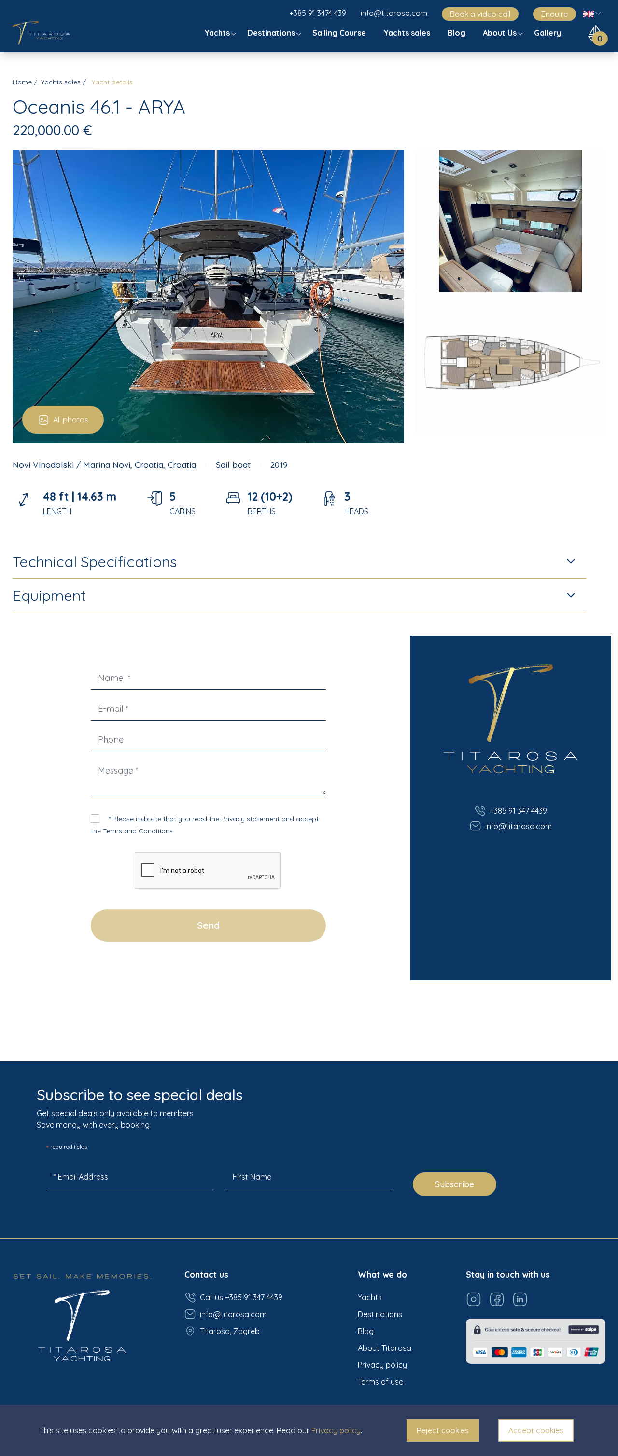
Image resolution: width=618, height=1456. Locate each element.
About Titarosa (384, 1348)
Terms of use (380, 1382)
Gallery (548, 33)
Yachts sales (407, 33)
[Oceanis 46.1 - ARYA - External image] (208, 295)
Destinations (272, 33)
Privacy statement (250, 819)
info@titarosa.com (394, 13)
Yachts (218, 33)
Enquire (554, 14)
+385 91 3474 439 (317, 13)
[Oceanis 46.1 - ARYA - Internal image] (511, 220)
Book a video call (480, 14)
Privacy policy (382, 1365)
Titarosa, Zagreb (230, 1331)
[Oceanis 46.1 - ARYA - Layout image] (511, 362)
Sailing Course (340, 33)
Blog (457, 33)
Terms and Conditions (138, 831)
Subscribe (454, 1184)
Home (22, 82)
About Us (501, 33)
